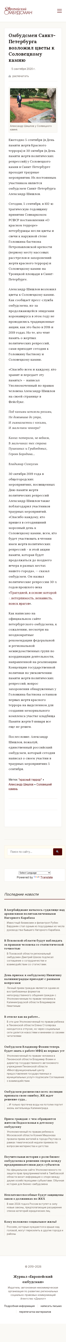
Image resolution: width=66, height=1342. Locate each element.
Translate (46, 877)
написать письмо (51, 1305)
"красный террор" (30, 779)
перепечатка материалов (35, 1311)
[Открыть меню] (59, 11)
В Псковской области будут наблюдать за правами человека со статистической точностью (34, 944)
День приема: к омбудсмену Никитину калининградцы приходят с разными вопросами (33, 979)
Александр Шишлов (21, 784)
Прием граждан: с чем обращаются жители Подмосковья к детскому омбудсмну (30, 1122)
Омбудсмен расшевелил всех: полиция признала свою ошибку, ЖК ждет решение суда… (33, 1095)
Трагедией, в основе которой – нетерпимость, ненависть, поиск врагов (32, 598)
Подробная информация (19, 1305)
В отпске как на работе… (22, 1016)
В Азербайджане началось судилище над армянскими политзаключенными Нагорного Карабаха (34, 913)
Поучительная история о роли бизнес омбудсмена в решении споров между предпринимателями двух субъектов (32, 1160)
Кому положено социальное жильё (30, 1221)
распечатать (20, 76)
